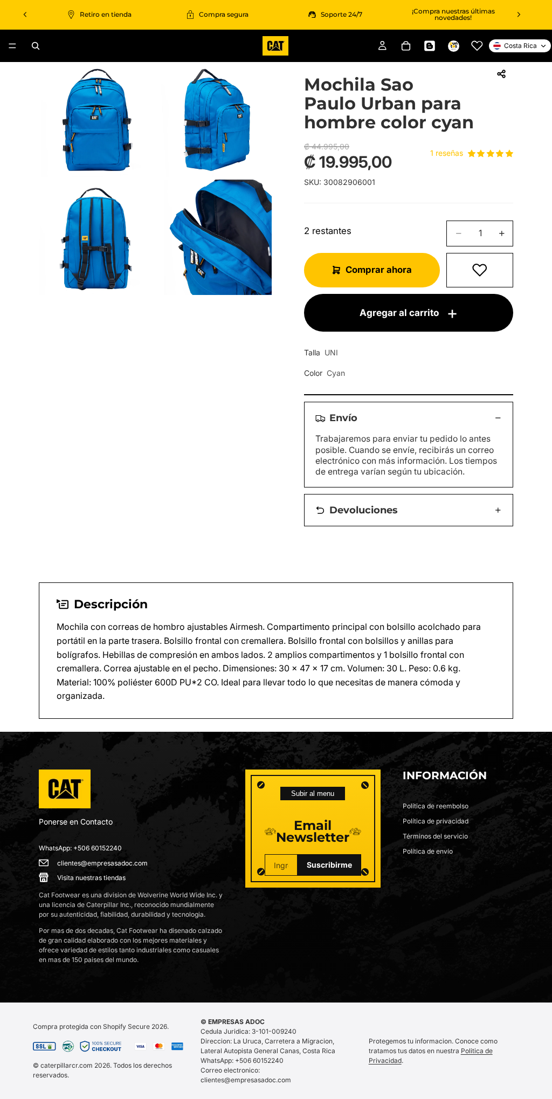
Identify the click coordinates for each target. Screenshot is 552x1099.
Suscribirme (329, 864)
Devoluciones (363, 510)
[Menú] (12, 45)
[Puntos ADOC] (453, 46)
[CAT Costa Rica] (65, 789)
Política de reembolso (435, 806)
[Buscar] (35, 46)
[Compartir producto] (501, 74)
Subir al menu (312, 793)
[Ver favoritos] (477, 46)
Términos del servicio (435, 836)
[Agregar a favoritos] (479, 270)
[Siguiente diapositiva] (518, 14)
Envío (343, 417)
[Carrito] (406, 46)
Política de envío (428, 851)
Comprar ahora (379, 269)
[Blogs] (429, 46)
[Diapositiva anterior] (25, 14)
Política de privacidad (435, 821)
